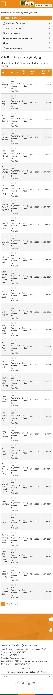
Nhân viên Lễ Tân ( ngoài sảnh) (5, 486)
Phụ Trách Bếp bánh (4, 417)
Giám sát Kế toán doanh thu (4, 277)
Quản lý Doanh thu (5, 591)
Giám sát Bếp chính (5, 399)
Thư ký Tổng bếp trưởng (5, 382)
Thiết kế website (8, 664)
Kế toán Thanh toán (5, 259)
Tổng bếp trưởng (5, 434)
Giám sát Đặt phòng (5, 574)
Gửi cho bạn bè (13, 33)
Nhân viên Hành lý (5, 451)
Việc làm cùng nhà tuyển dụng (20, 38)
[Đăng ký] (32, 3)
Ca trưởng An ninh (5, 137)
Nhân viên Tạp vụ (5, 312)
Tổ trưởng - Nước (5, 84)
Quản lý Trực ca (5, 521)
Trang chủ (5, 12)
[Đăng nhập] (27, 3)
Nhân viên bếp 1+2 (5, 242)
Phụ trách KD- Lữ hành (5, 155)
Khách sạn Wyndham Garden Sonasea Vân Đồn (15, 84)
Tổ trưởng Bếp (5, 364)
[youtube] (28, 683)
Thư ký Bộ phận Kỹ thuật (5, 207)
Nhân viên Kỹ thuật (5, 294)
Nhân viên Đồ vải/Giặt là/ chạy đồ (5, 172)
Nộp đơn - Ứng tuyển (15, 23)
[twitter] (23, 683)
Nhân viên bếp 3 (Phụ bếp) (5, 224)
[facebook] (17, 683)
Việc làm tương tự (14, 48)
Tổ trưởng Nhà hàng (5, 189)
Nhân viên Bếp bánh (4, 102)
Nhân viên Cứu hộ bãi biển (5, 120)
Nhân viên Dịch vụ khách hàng (5, 469)
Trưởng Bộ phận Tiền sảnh (5, 539)
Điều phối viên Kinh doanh (4, 556)
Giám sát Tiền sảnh (5, 504)
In (7, 43)
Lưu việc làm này (13, 28)
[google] (34, 683)
